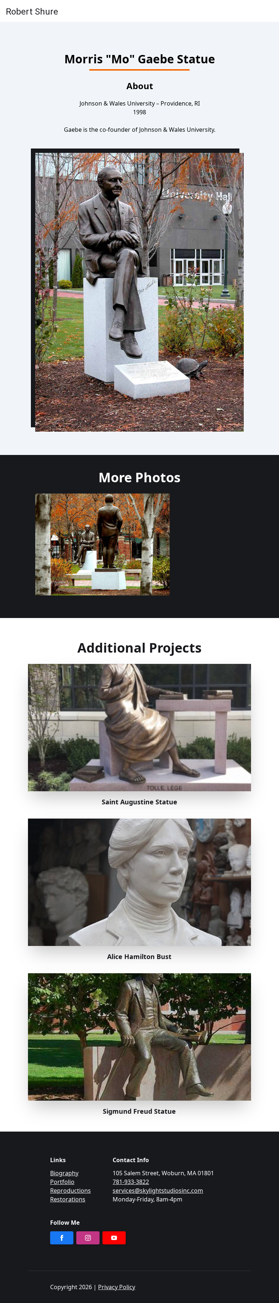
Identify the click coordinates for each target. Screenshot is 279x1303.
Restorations (67, 1199)
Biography (64, 1173)
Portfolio (62, 1182)
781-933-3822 (131, 1182)
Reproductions (70, 1191)
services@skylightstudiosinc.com (158, 1191)
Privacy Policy (116, 1287)
